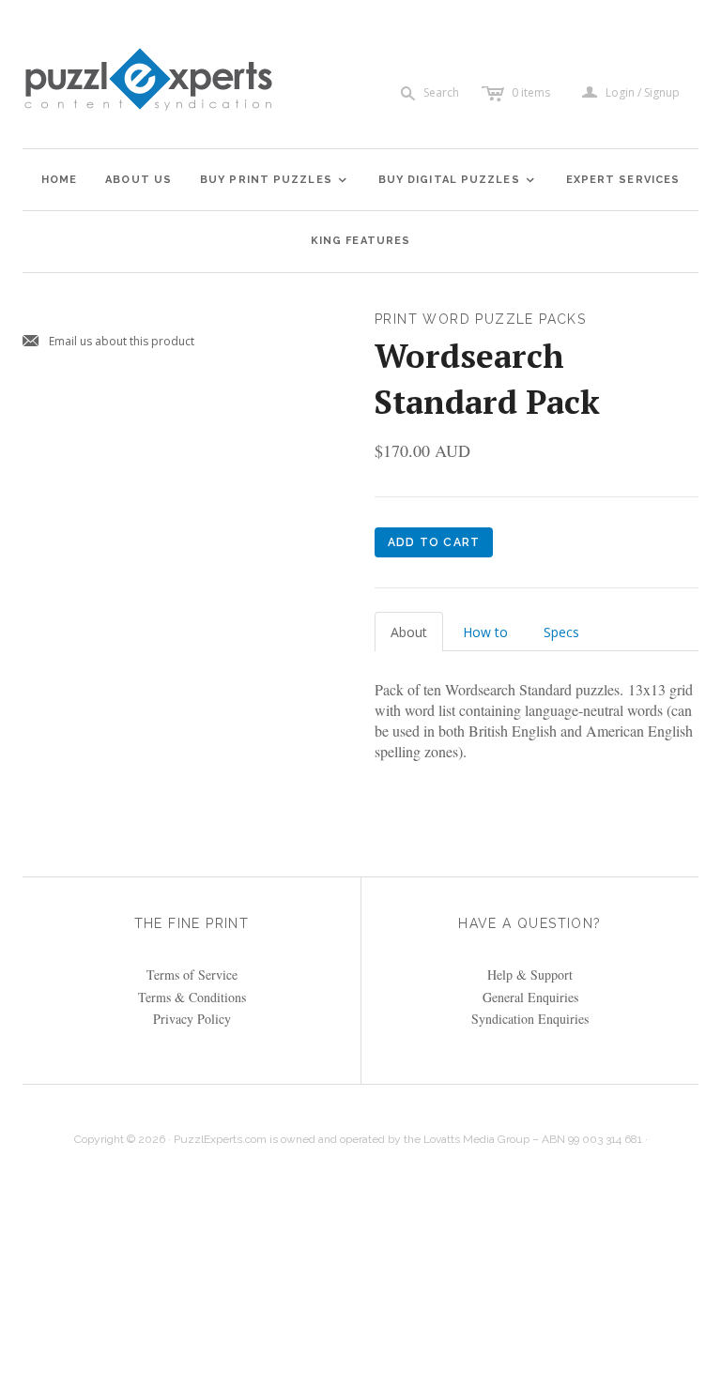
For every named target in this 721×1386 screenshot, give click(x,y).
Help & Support (530, 974)
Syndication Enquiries (530, 1019)
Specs (561, 632)
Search (441, 92)
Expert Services (623, 180)
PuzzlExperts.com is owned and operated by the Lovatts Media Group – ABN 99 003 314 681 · (411, 1139)
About (409, 632)
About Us (138, 180)
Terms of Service (192, 974)
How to (485, 632)
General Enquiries (530, 997)
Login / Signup (643, 92)
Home (59, 180)
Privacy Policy (192, 1019)
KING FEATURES (360, 241)
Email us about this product (108, 342)
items (531, 92)
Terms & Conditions (192, 997)
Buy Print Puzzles (274, 180)
